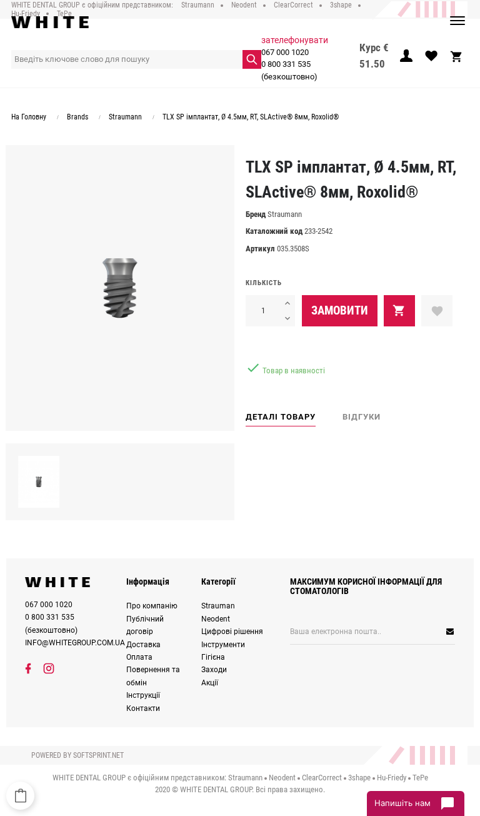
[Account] (406, 59)
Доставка (143, 644)
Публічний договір (145, 625)
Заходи (214, 669)
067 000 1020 (285, 52)
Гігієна (213, 657)
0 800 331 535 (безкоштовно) (289, 70)
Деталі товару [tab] (281, 416)
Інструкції (143, 695)
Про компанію (152, 606)
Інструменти (223, 644)
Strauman (218, 606)
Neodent (215, 619)
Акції (209, 682)
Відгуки (361, 416)
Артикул (260, 248)
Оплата (139, 657)
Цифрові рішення (232, 631)
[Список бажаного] (431, 59)
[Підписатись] (418, 631)
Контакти (143, 708)
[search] (251, 59)
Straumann (285, 214)
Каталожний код (274, 231)
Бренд (256, 214)
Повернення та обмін (153, 676)
